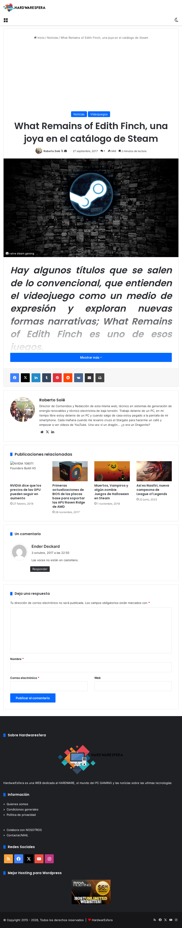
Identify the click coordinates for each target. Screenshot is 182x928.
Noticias (52, 37)
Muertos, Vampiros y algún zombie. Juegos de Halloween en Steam (111, 491)
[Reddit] (67, 377)
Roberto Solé (52, 151)
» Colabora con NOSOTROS (22, 830)
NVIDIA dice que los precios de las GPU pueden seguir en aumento (25, 491)
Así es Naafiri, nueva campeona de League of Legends (152, 489)
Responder (39, 569)
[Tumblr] (46, 377)
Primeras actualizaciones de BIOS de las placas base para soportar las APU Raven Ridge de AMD (68, 496)
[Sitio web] (42, 432)
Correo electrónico (24, 678)
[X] (25, 377)
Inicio (41, 37)
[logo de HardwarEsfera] (24, 7)
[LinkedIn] (36, 377)
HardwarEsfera (102, 920)
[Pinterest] (57, 377)
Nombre (17, 659)
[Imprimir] (99, 377)
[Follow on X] (62, 151)
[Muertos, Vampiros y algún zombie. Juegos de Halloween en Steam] (112, 471)
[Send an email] (65, 151)
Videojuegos (99, 114)
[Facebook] (14, 377)
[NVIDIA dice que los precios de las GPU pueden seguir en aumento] (28, 471)
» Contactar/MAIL (15, 835)
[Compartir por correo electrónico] (89, 377)
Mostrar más (90, 357)
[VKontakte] (78, 377)
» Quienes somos (15, 804)
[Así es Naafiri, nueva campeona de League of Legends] (154, 471)
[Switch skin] (176, 19)
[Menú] (5, 19)
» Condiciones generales (20, 809)
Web (97, 678)
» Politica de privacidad (19, 814)
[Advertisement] (91, 76)
